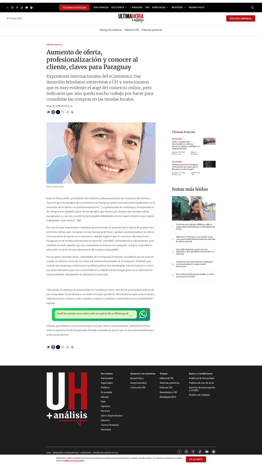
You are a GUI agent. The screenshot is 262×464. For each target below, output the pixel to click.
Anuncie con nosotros (142, 373)
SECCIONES (117, 7)
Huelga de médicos (111, 29)
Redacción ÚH (195, 174)
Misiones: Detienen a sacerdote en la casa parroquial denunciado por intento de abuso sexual (195, 239)
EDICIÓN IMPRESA (241, 18)
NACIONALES (101, 7)
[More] (126, 7)
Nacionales (177, 139)
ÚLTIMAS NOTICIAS (74, 7)
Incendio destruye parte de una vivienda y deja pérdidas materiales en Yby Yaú (195, 251)
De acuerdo (196, 459)
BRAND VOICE (196, 7)
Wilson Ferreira (193, 153)
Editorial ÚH (132, 29)
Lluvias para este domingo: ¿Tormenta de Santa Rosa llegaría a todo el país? (185, 166)
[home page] (131, 18)
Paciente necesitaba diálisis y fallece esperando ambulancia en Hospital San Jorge (195, 226)
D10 (147, 7)
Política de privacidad (73, 461)
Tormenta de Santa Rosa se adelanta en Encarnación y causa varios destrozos (194, 264)
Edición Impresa (54, 44)
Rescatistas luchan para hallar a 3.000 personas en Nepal (195, 275)
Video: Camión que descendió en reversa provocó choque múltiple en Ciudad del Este (186, 145)
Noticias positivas (152, 29)
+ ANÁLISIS (136, 7)
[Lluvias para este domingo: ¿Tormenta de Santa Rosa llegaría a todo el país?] (209, 164)
